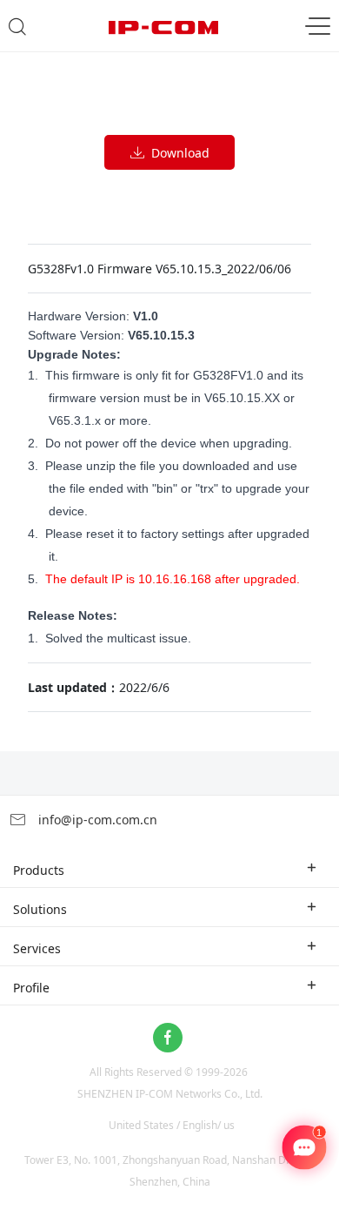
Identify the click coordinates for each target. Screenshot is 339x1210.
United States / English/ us (172, 1125)
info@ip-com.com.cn (96, 819)
